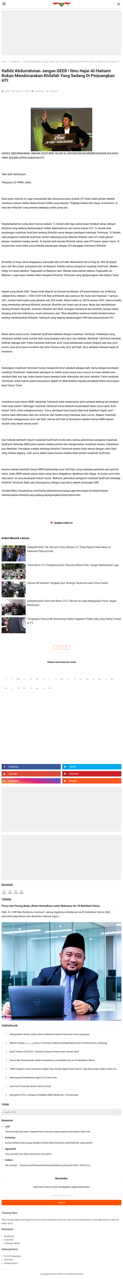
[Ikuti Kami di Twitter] (91, 766)
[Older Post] (66, 647)
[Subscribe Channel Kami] (31, 774)
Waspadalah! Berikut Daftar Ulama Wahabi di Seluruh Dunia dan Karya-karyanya (49, 1034)
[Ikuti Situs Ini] (91, 781)
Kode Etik (8, 1239)
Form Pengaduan (12, 1256)
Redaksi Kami (10, 1263)
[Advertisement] (61, 32)
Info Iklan (8, 1259)
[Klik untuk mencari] (119, 4)
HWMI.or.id (61, 1274)
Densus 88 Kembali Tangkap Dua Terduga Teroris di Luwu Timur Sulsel (67, 583)
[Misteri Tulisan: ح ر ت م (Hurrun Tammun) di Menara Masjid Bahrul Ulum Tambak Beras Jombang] (58, 1043)
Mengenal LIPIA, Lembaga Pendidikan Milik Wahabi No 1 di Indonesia (44, 1095)
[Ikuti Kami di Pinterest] (91, 774)
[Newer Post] (57, 647)
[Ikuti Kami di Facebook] (31, 766)
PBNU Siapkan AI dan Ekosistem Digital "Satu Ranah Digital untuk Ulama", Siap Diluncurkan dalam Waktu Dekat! (65, 1069)
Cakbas (9, 1160)
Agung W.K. (11, 1149)
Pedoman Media (12, 1243)
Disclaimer (9, 1236)
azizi (7, 1126)
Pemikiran (39, 91)
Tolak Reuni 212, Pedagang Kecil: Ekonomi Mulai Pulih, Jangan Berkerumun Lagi (73, 565)
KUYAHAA (10, 1137)
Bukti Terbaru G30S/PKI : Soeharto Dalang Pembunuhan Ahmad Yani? (44, 1051)
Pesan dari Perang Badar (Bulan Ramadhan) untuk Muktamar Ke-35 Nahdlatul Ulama (51, 905)
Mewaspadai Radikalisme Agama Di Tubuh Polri (33, 1077)
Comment (53, 91)
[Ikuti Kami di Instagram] (31, 781)
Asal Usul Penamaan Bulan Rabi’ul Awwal (30, 1086)
